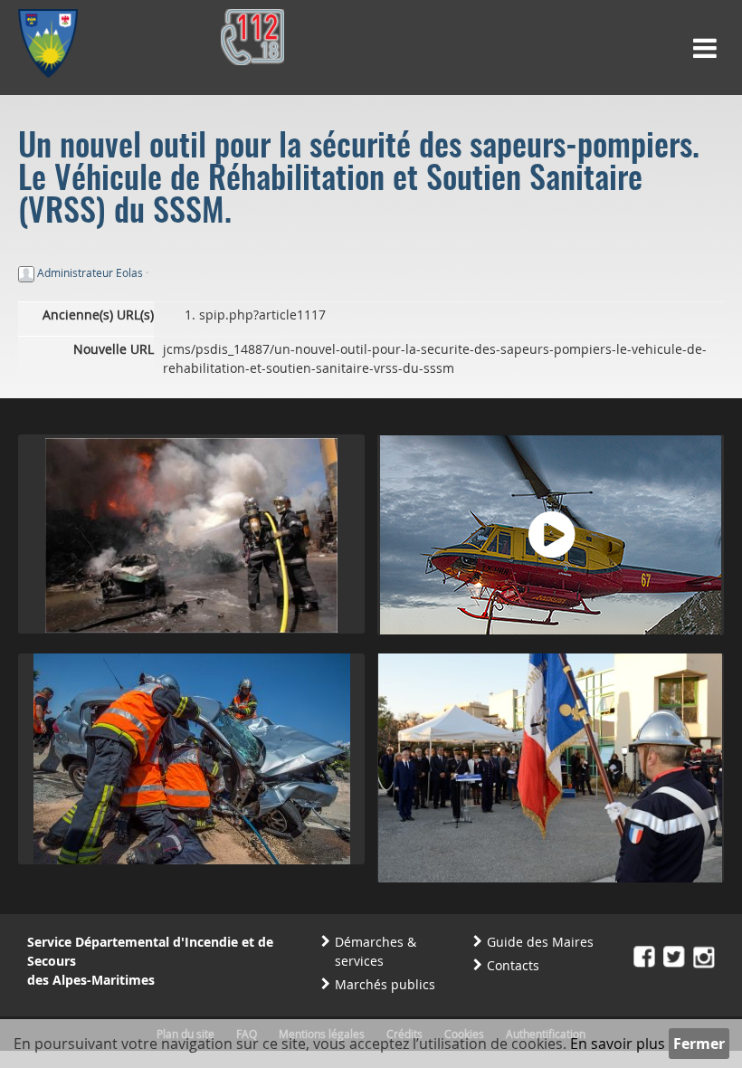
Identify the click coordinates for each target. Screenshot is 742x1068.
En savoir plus (617, 1044)
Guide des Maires (540, 941)
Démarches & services (375, 951)
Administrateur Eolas (90, 272)
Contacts (513, 965)
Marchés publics (385, 984)
